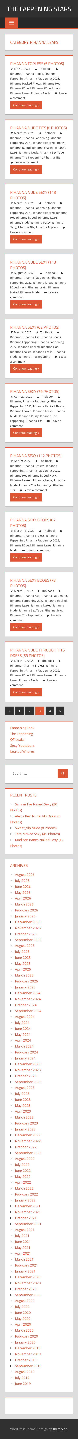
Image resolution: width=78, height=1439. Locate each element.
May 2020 (22, 1318)
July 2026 (22, 880)
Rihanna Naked (41, 605)
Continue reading (25, 105)
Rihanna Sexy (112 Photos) (35, 456)
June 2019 (23, 1383)
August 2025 (25, 945)
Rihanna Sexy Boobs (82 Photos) (33, 523)
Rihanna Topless (47, 227)
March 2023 (24, 1117)
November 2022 (28, 1141)
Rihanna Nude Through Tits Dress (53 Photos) (37, 653)
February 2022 (26, 1194)
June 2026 (23, 886)
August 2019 (25, 1371)
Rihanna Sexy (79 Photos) (34, 391)
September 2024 (28, 1011)
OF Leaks (17, 739)
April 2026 (23, 898)
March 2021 (24, 1259)
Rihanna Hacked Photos (26, 83)
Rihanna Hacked (44, 213)
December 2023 (27, 1064)
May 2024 (22, 1034)
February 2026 (26, 910)
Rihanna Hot (51, 83)
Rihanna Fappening (36, 138)
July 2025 (22, 951)
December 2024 (27, 993)
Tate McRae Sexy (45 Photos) (37, 833)
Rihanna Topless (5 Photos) (37, 63)
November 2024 (28, 999)
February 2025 (26, 981)
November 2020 (28, 1283)
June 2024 (23, 1028)
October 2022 (26, 1147)
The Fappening (21, 733)
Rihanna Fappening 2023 (42, 78)
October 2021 (26, 1218)
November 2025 (28, 928)
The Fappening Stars (39, 9)
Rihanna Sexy (53, 610)
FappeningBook (22, 727)
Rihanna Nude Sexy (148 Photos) (33, 195)
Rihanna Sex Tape (52, 152)
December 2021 (27, 1206)
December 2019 (27, 1348)
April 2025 (23, 969)
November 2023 (28, 1070)
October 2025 (26, 934)
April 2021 (23, 1253)
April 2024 (23, 1040)
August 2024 (25, 1016)
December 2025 (27, 922)
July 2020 (22, 1306)
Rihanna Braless (34, 466)
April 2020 (23, 1324)
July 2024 (22, 1022)
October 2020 (26, 1289)
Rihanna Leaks (20, 93)
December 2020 (27, 1277)
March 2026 (24, 904)
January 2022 (25, 1200)
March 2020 (24, 1330)
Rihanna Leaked (43, 148)
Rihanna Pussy (41, 222)
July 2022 (22, 1164)
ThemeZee (60, 1429)
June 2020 (23, 1312)
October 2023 (26, 1076)
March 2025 (24, 975)
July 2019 (22, 1377)
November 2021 (28, 1212)
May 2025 (22, 963)
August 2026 (25, 874)
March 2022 (24, 1188)
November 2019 (28, 1354)
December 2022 (27, 1135)
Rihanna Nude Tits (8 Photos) (38, 128)
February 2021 (26, 1265)
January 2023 (25, 1129)
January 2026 (25, 916)
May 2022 (22, 1176)
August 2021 (25, 1229)
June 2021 (23, 1241)
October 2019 (26, 1360)
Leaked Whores (22, 751)
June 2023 (23, 1099)
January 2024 (25, 1058)
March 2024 (24, 1046)
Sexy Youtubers (22, 745)
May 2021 (22, 1247)
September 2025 (28, 940)
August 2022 (25, 1158)
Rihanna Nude (40, 93)
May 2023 (22, 1105)
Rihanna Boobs (33, 74)
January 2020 (25, 1342)
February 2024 (26, 1052)
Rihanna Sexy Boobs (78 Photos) (33, 583)
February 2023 (26, 1123)
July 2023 (22, 1093)
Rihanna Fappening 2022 (42, 470)
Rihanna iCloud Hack (46, 88)
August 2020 (25, 1300)
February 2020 (26, 1336)
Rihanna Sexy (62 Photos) (34, 327)
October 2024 (26, 1005)
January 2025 (25, 987)
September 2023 (28, 1082)
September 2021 (28, 1224)
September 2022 (28, 1153)
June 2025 (23, 957)
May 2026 (22, 892)
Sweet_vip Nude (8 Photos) (36, 828)
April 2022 (23, 1182)
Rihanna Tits (52, 157)
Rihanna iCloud (20, 88)
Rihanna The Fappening (26, 157)
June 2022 (23, 1170)
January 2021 (25, 1271)
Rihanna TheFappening (34, 356)
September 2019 (28, 1366)
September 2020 (28, 1295)
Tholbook (45, 69)
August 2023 (25, 1087)
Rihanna (15, 74)
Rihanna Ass (31, 337)
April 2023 (23, 1111)
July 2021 (22, 1235)
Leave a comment (26, 162)
